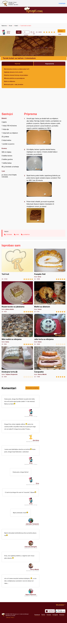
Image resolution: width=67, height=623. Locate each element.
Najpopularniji (49, 63)
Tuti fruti (17, 264)
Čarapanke (49, 362)
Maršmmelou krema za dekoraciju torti (16, 69)
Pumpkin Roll (49, 264)
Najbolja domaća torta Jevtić (13, 72)
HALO (12, 617)
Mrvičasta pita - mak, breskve (13, 84)
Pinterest (61, 614)
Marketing (8, 615)
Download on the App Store (50, 611)
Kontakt (13, 615)
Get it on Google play (60, 611)
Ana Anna (36, 440)
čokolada (9, 234)
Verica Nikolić (34, 569)
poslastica (26, 234)
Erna (8, 33)
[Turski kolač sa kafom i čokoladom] (44, 137)
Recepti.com (33, 10)
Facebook (37, 614)
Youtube (49, 614)
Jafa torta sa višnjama (49, 329)
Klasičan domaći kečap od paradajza (16, 75)
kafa (17, 234)
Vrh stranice (60, 604)
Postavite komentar (32, 388)
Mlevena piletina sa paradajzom (14, 78)
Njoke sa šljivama (9, 81)
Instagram (55, 614)
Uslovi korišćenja (24, 614)
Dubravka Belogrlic (31, 546)
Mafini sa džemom (49, 296)
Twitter (43, 614)
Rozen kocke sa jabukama (17, 296)
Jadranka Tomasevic (32, 524)
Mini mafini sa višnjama (17, 329)
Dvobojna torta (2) (17, 362)
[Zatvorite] (1, 3)
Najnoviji (17, 63)
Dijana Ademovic (30, 594)
